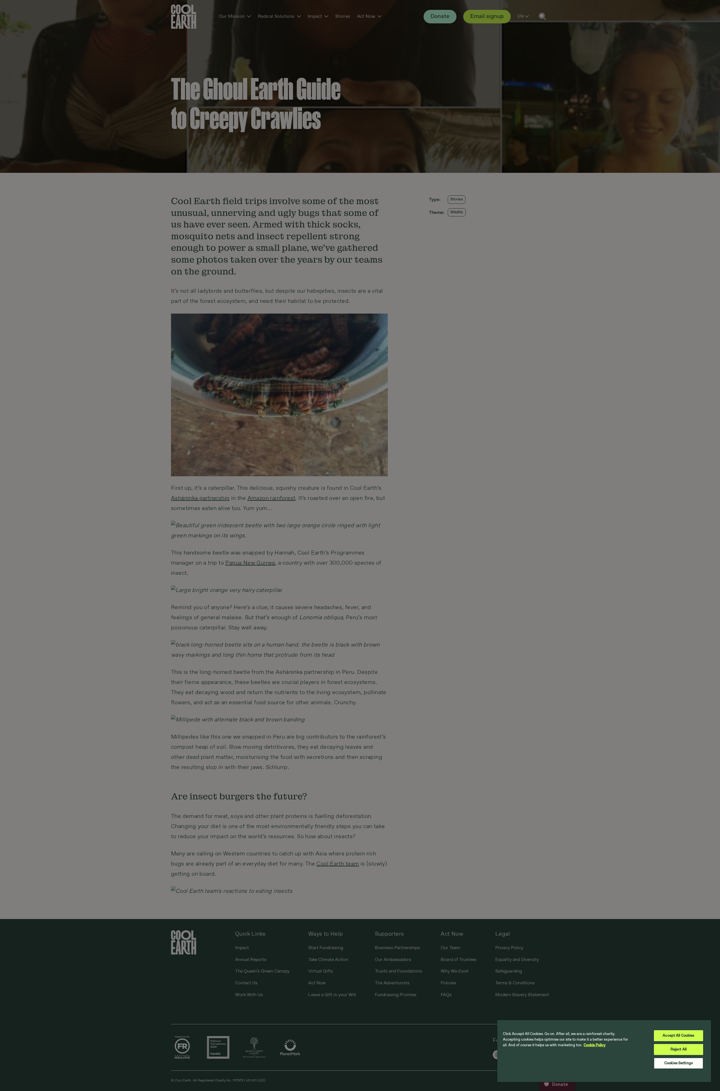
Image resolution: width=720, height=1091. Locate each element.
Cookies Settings (678, 1063)
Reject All (678, 1049)
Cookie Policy (595, 1045)
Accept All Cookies (678, 1035)
